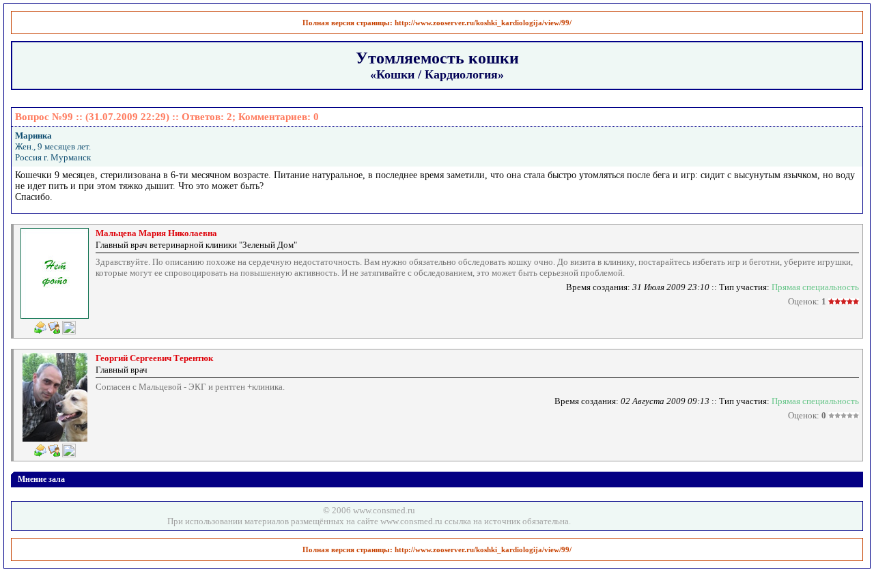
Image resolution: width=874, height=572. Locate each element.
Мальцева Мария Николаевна (156, 233)
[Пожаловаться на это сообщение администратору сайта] (69, 327)
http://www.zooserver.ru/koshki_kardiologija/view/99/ (483, 22)
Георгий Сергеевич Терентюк (154, 358)
